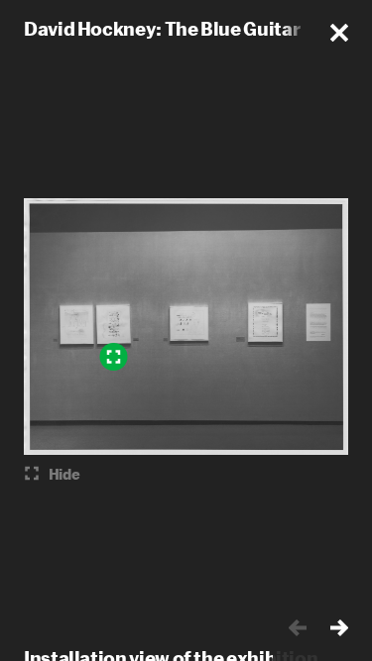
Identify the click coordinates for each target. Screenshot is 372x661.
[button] (339, 33)
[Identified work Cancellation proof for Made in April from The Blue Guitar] (113, 357)
